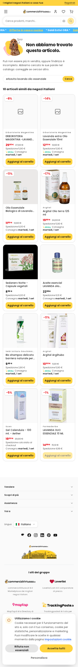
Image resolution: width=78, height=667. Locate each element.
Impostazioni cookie (58, 639)
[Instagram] (36, 535)
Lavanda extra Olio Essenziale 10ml (55, 138)
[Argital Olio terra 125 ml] (57, 187)
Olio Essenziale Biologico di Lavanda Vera (19, 209)
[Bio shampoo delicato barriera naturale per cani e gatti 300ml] (20, 330)
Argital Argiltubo (53, 355)
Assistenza (10, 503)
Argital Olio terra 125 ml (56, 213)
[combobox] (31, 21)
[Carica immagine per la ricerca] (63, 20)
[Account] (55, 11)
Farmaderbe (50, 426)
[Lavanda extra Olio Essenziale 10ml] (57, 111)
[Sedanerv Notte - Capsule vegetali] (20, 262)
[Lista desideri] (63, 11)
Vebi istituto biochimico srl (20, 351)
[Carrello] (71, 11)
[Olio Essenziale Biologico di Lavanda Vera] (20, 187)
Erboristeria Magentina (20, 132)
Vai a (7, 511)
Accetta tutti (56, 648)
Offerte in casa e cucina (31, 30)
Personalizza (39, 658)
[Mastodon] (22, 535)
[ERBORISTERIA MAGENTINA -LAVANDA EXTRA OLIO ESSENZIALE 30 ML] (20, 111)
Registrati (70, 2)
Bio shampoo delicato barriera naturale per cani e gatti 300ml (20, 356)
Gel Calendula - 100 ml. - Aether (18, 432)
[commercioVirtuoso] (36, 11)
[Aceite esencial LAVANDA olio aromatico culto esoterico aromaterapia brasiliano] (57, 262)
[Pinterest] (49, 535)
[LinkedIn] (42, 535)
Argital (47, 207)
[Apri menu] (5, 11)
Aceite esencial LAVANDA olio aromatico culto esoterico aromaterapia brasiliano (53, 284)
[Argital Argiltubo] (57, 330)
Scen (8, 426)
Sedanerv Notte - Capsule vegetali (17, 284)
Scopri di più (11, 495)
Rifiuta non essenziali (22, 648)
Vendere (9, 486)
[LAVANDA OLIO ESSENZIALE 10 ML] (57, 405)
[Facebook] (29, 535)
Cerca (68, 78)
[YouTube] (55, 535)
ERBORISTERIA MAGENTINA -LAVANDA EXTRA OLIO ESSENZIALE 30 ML (20, 138)
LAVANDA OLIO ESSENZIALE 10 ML (53, 432)
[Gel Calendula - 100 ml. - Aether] (20, 405)
